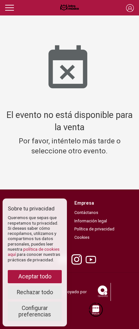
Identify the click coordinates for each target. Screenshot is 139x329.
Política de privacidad (94, 229)
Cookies (82, 237)
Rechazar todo (35, 292)
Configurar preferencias (34, 311)
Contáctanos (86, 212)
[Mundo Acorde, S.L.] (69, 8)
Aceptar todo (34, 276)
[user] (130, 7)
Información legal (90, 220)
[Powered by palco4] (95, 310)
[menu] (9, 7)
